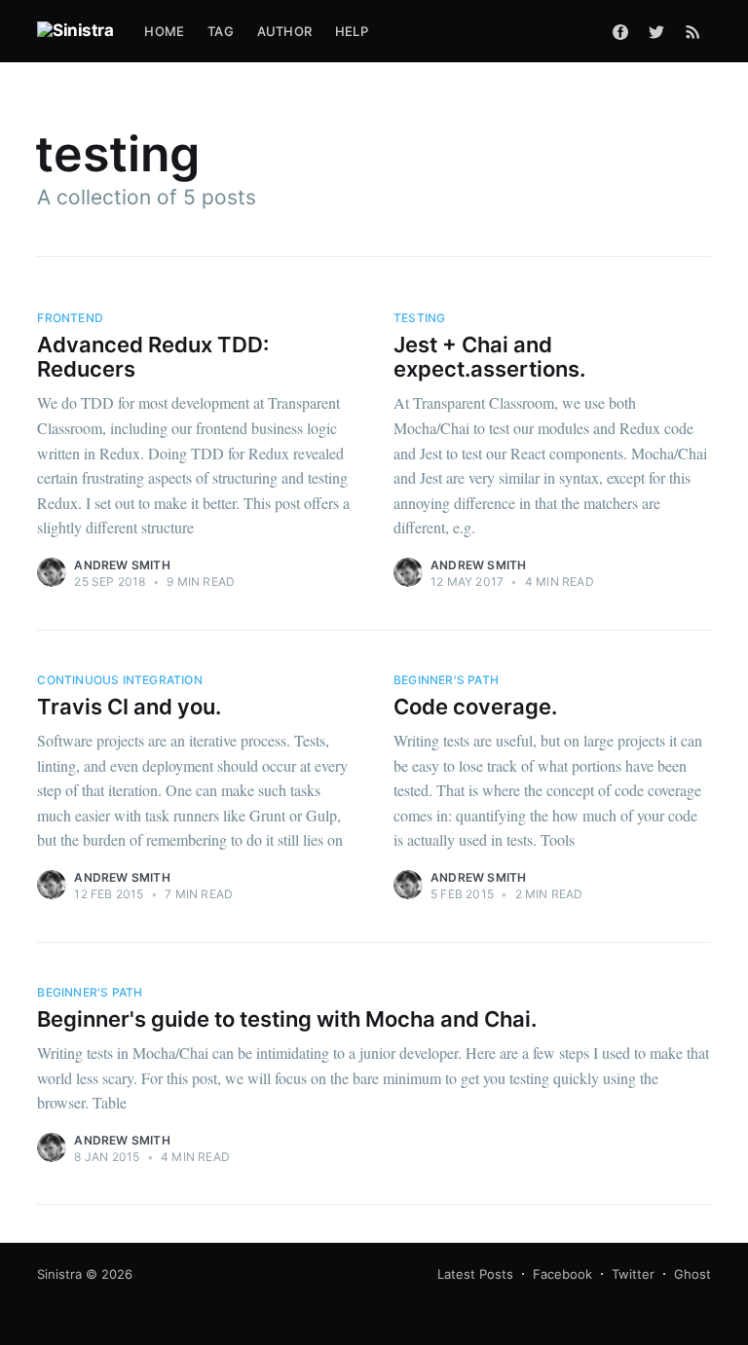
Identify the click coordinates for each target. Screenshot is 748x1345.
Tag (220, 31)
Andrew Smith (121, 565)
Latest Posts (475, 1274)
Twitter (633, 1274)
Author (284, 31)
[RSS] (693, 31)
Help (351, 31)
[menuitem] (164, 32)
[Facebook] (620, 31)
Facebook (562, 1274)
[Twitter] (656, 31)
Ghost (692, 1274)
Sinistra (59, 1274)
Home (164, 31)
